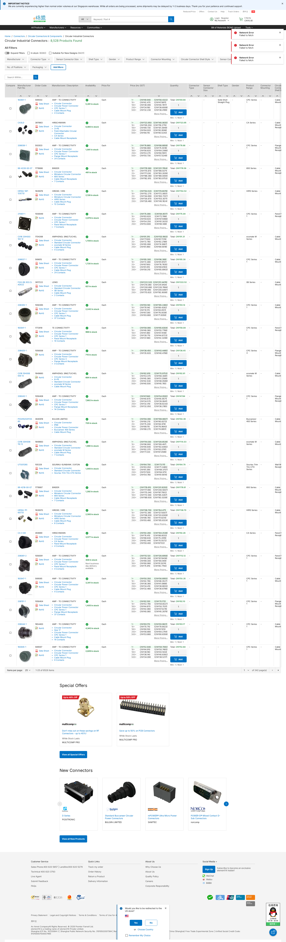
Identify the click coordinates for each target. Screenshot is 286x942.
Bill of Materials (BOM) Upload (226, 27)
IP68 (56, 425)
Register (225, 18)
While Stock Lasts (71, 738)
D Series (66, 815)
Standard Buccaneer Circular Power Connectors (119, 817)
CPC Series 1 (60, 108)
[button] (38, 27)
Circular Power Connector (66, 106)
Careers (149, 881)
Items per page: (15, 670)
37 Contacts (59, 318)
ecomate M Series (62, 245)
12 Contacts (59, 204)
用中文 (245, 11)
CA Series (58, 136)
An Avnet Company (40, 926)
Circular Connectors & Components (45, 36)
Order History (94, 871)
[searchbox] (129, 19)
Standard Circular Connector (67, 242)
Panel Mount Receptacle (65, 224)
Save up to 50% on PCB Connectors (137, 730)
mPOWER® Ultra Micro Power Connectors (162, 817)
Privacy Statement (39, 915)
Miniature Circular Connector (67, 174)
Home (7, 36)
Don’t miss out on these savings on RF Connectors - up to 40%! (80, 732)
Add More (58, 67)
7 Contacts (59, 181)
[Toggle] (7, 53)
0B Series (58, 290)
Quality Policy (152, 876)
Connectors (19, 36)
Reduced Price (189, 11)
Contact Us (212, 11)
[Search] (171, 19)
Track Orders (233, 11)
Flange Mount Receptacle (66, 156)
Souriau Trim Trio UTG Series (67, 473)
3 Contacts (59, 363)
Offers (201, 11)
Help (222, 11)
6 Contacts (59, 523)
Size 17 (57, 630)
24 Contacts (59, 158)
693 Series (59, 176)
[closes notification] (282, 3)
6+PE (56, 379)
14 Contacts (59, 341)
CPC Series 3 (60, 359)
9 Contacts (59, 660)
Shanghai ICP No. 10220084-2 (45, 931)
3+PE (56, 128)
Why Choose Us (153, 867)
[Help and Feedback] (273, 932)
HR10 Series (59, 199)
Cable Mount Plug (62, 110)
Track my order (95, 867)
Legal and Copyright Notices (63, 915)
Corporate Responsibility (157, 886)
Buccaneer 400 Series (64, 429)
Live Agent (36, 876)
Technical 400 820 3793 (43, 871)
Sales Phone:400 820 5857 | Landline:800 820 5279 (57, 867)
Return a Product (96, 876)
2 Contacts (59, 295)
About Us (149, 871)
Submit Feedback (39, 881)
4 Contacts (59, 113)
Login (217, 18)
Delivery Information (98, 881)
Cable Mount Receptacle (65, 138)
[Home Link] (39, 19)
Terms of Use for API (109, 915)
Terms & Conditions (88, 915)
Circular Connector (63, 103)
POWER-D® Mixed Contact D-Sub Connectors (205, 817)
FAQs (33, 886)
